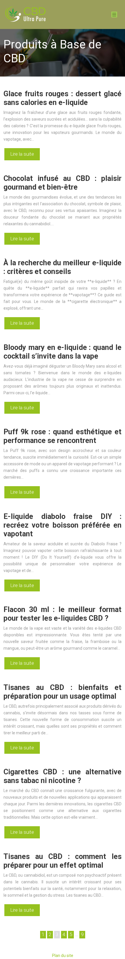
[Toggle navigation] (114, 14)
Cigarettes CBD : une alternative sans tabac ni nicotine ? (62, 776)
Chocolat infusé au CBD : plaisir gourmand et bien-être (62, 182)
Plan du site (62, 955)
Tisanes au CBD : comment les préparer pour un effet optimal (62, 860)
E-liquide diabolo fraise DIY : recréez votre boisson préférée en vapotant (62, 525)
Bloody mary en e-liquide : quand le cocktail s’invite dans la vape (62, 351)
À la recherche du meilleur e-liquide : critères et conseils (62, 267)
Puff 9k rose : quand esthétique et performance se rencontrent (62, 436)
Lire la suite (22, 154)
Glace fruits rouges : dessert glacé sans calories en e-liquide (62, 98)
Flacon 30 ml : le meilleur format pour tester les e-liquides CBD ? (62, 613)
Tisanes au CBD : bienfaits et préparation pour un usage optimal (62, 691)
